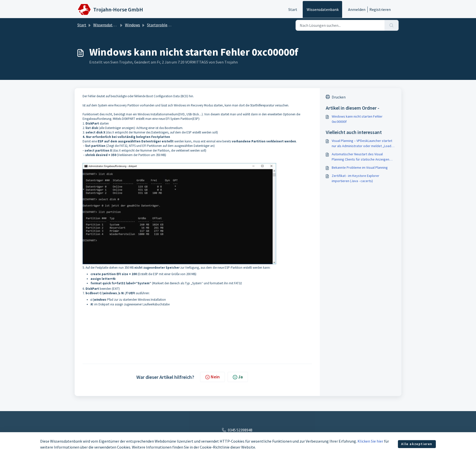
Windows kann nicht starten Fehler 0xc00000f (357, 119)
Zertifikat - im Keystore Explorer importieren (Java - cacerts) (355, 178)
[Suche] (392, 25)
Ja (240, 377)
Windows (132, 24)
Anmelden (356, 9)
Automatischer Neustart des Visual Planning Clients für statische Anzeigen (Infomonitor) (360, 157)
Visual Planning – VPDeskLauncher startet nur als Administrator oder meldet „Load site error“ (362, 143)
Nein (215, 377)
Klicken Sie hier (370, 441)
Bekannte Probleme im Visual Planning (360, 167)
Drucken (339, 97)
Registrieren (380, 9)
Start (292, 9)
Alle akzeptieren (416, 444)
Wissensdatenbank (323, 9)
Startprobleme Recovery (168, 24)
